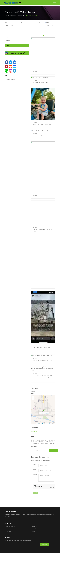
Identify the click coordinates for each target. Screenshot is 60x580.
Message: (35, 474)
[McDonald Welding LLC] (43, 410)
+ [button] (33, 397)
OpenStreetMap (47, 423)
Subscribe (53, 450)
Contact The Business (12, 43)
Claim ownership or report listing (14, 45)
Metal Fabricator (10, 79)
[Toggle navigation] (54, 3)
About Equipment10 (10, 526)
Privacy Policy (9, 531)
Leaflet (38, 423)
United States (13, 15)
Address (9, 37)
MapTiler (42, 423)
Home (6, 15)
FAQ (7, 534)
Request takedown (11, 49)
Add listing (34, 529)
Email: (34, 469)
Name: (34, 464)
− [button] (33, 399)
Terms (7, 529)
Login (33, 531)
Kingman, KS (21, 15)
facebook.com (34, 431)
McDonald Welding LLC (44, 413)
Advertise (34, 526)
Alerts (8, 40)
